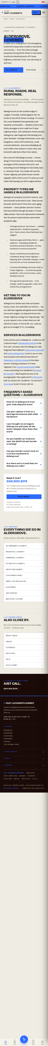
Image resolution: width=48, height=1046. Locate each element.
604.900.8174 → (12, 688)
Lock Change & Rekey (14, 575)
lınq (13, 2)
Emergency (8, 730)
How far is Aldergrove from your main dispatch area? (21, 403)
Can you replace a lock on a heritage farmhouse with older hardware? (22, 414)
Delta (8, 659)
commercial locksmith (25, 367)
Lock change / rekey (11, 744)
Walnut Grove (11, 636)
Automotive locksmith (34, 350)
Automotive (8, 739)
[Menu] (43, 12)
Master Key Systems (14, 599)
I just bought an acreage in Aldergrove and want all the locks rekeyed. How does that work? (22, 428)
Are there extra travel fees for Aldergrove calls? (22, 464)
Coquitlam (8, 779)
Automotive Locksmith (15, 563)
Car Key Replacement (14, 569)
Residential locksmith (27, 343)
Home (6, 19)
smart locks (37, 377)
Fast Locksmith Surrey (20, 703)
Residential (8, 733)
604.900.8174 (17, 481)
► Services (8, 726)
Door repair (8, 384)
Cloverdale (10, 647)
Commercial (8, 736)
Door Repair (11, 587)
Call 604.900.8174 (13, 70)
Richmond (31, 776)
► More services (10, 751)
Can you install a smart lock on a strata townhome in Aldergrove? (22, 454)
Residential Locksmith (15, 552)
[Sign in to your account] (17, 2)
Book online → (24, 497)
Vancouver (30, 773)
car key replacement (16, 353)
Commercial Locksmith (15, 558)
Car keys (7, 741)
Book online (34, 70)
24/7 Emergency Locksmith (16, 546)
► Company (8, 765)
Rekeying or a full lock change (16, 360)
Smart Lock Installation (16, 581)
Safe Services (11, 593)
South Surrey (11, 665)
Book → (36, 12)
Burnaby (22, 776)
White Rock (10, 653)
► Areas (7, 758)
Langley (9, 641)
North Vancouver (10, 776)
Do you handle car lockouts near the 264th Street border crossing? (22, 441)
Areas (12, 19)
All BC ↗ (35, 779)
